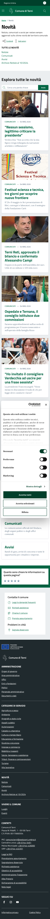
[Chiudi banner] (46, 405)
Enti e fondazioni (9, 683)
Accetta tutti (25, 495)
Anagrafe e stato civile (11, 718)
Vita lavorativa (8, 767)
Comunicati (10, 121)
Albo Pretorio (7, 878)
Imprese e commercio (11, 747)
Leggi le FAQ (7, 854)
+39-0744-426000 (26, 845)
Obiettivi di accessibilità (12, 870)
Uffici (4, 679)
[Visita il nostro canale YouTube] (17, 902)
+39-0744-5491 (24, 842)
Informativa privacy (10, 912)
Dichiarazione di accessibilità (14, 882)
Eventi (4, 813)
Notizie (5, 782)
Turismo (5, 763)
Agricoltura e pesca (10, 710)
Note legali (6, 886)
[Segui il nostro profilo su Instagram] (10, 902)
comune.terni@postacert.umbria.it (21, 839)
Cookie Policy (35, 912)
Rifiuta (25, 512)
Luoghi (4, 809)
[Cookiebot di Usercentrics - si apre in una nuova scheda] (30, 404)
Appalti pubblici (8, 722)
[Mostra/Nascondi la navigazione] (3, 10)
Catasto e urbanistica (11, 730)
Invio (43, 87)
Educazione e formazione (12, 738)
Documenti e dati (9, 695)
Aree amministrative (10, 675)
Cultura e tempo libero (11, 734)
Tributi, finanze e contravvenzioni (16, 759)
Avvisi (4, 790)
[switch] (43, 459)
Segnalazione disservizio (12, 862)
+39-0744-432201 (14, 848)
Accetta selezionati (25, 503)
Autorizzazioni (8, 726)
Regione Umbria (10, 3)
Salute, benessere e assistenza (15, 755)
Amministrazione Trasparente (14, 874)
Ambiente (6, 714)
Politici (4, 687)
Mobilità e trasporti (10, 751)
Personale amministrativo (13, 691)
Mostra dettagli (34, 486)
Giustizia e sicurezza (10, 743)
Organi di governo (9, 671)
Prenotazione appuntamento (14, 858)
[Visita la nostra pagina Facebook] (4, 902)
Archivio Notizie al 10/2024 (14, 794)
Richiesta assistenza (10, 866)
